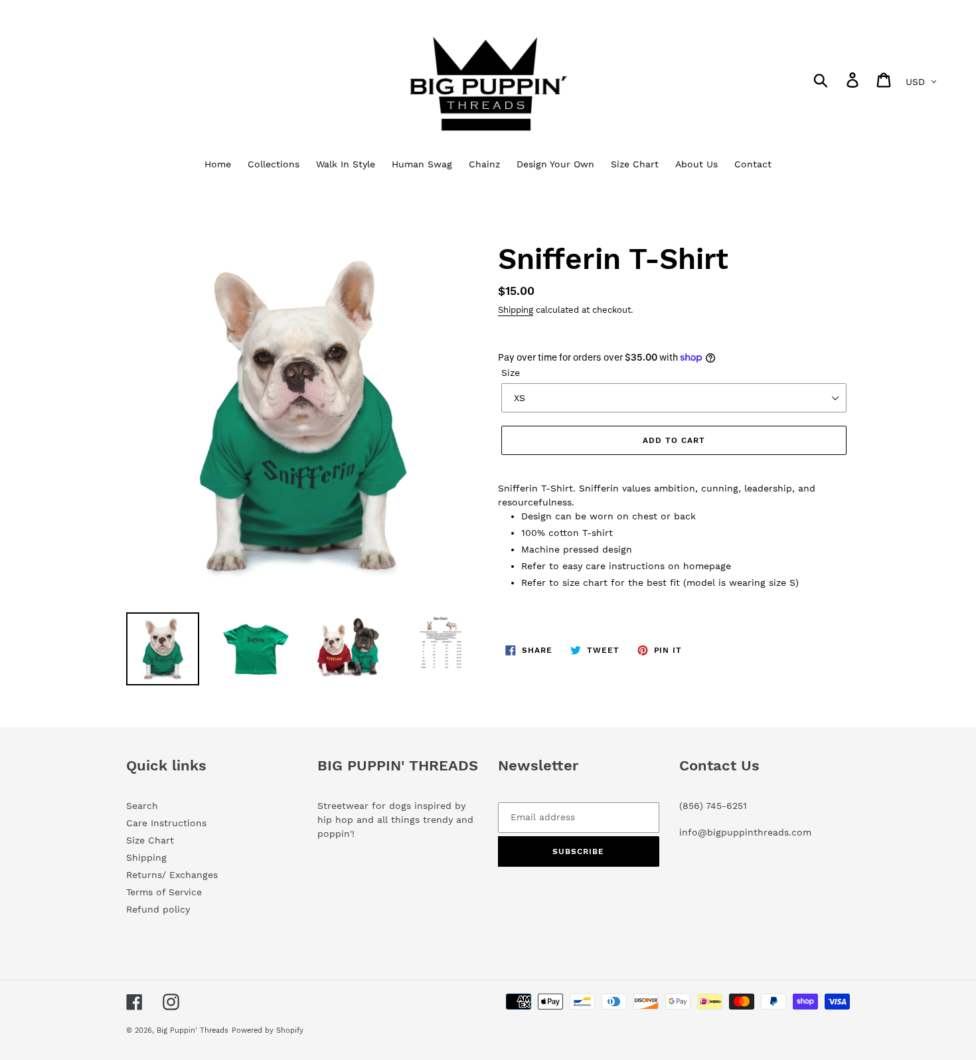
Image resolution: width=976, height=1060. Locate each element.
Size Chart (150, 840)
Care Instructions (166, 823)
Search (142, 805)
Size (510, 372)
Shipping (515, 310)
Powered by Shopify (267, 1030)
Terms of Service (164, 892)
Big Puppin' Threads (192, 1030)
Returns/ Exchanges (172, 874)
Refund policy (158, 909)
